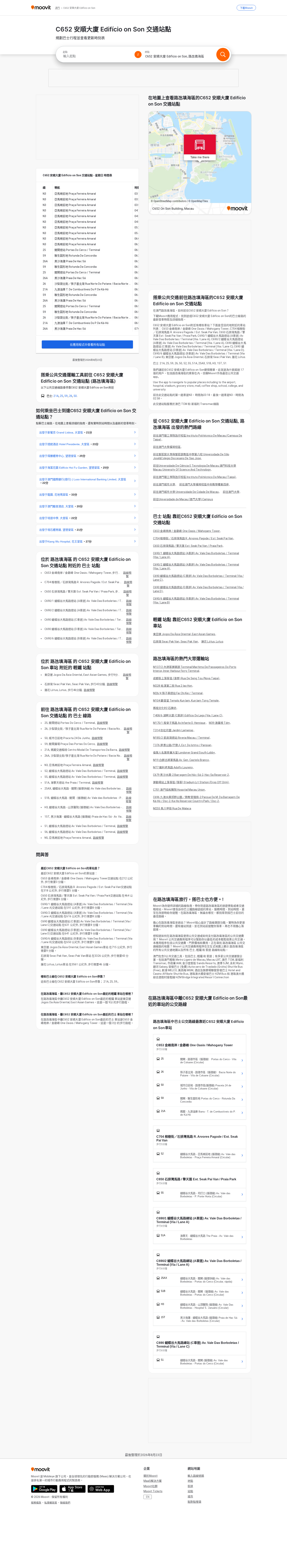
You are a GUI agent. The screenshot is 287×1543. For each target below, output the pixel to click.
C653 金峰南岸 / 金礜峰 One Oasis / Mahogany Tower (186, 531)
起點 (65, 52)
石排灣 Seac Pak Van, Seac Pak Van (175, 641)
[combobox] (97, 56)
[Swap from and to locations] (138, 54)
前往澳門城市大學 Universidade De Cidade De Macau (186, 491)
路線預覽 (127, 574)
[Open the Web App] (101, 1489)
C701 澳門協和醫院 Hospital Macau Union (179, 789)
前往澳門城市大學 (164, 484)
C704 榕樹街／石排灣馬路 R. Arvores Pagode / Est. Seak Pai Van (193, 538)
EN (147, 1496)
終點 (147, 52)
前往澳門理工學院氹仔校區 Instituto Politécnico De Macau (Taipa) (194, 477)
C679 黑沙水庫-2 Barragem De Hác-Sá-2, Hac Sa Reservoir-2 (191, 774)
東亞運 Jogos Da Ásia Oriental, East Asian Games (184, 634)
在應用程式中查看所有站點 (87, 344)
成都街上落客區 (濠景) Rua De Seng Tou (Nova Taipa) (186, 678)
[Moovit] (41, 7)
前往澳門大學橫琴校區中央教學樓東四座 (204, 484)
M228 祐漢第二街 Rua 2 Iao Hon (172, 685)
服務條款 (36, 1502)
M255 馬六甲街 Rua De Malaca (172, 808)
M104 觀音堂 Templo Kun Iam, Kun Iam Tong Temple (186, 700)
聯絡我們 (65, 1502)
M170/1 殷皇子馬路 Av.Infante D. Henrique (179, 722)
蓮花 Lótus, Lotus (212, 641)
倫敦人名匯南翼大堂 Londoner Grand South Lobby (184, 752)
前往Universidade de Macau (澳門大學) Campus (183, 499)
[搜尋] (223, 54)
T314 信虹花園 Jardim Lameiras (173, 730)
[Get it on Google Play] (44, 1489)
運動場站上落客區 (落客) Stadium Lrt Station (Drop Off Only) (191, 782)
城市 (190, 1496)
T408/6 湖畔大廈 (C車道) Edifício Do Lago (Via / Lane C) (187, 715)
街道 (190, 1486)
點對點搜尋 (194, 1501)
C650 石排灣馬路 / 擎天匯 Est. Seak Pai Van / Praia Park (188, 545)
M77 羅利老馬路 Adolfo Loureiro (173, 767)
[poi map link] (200, 163)
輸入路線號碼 (196, 1475)
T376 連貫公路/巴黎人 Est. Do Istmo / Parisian (182, 745)
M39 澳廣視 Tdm (219, 722)
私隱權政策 (50, 1502)
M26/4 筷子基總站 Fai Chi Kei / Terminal (177, 693)
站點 (190, 1491)
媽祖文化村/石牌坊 (164, 708)
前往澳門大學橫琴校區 (167, 446)
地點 (190, 1480)
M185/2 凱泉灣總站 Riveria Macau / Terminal (181, 737)
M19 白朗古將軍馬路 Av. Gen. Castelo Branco (181, 760)
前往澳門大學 (231, 491)
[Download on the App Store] (72, 1489)
